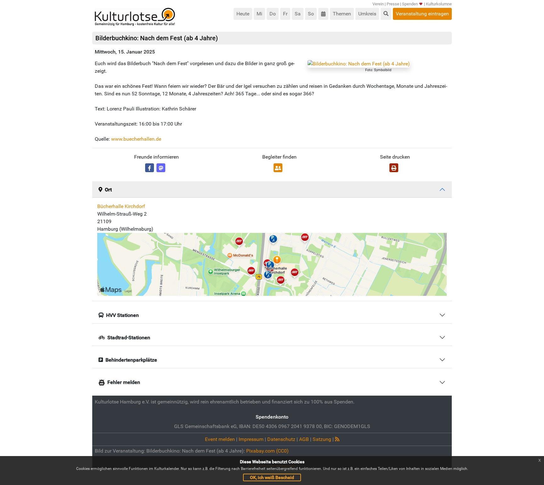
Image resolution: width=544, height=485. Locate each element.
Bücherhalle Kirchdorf (121, 206)
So (311, 14)
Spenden (410, 4)
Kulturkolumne (439, 4)
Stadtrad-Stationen (128, 338)
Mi (259, 14)
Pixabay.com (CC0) (267, 451)
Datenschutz (281, 439)
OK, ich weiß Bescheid (272, 477)
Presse (393, 4)
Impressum (251, 439)
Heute (242, 14)
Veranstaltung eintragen (422, 14)
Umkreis (367, 14)
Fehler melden (123, 382)
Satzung (322, 439)
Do (272, 14)
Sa (298, 14)
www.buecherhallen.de (136, 139)
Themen (342, 14)
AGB (304, 439)
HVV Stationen (122, 315)
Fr (285, 14)
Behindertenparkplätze (131, 360)
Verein (378, 4)
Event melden (220, 439)
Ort (108, 190)
